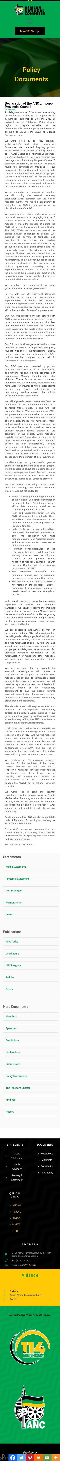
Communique (14, 890)
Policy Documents (16, 1076)
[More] (56, 1457)
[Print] (38, 1457)
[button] (30, 21)
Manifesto (11, 1016)
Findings (11, 1099)
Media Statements (16, 866)
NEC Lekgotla (13, 965)
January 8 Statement (17, 878)
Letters (10, 914)
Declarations (13, 1052)
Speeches (11, 1028)
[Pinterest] (30, 1457)
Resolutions (12, 1040)
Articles (10, 977)
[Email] (47, 1457)
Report (10, 1111)
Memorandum (14, 902)
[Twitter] (21, 1457)
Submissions (13, 1064)
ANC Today (12, 941)
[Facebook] (12, 1457)
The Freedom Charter (18, 1087)
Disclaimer (30, 1452)
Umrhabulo (12, 953)
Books (9, 989)
